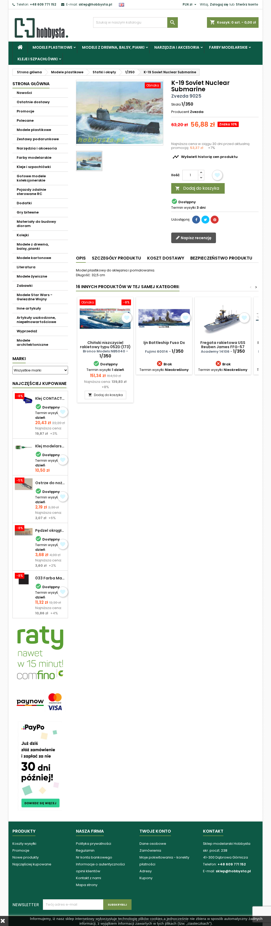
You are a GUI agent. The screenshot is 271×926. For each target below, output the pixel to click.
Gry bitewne (28, 212)
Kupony (145, 877)
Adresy (145, 871)
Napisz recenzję (195, 237)
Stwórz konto (247, 4)
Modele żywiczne (32, 276)
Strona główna (30, 84)
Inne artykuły (29, 308)
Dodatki (24, 203)
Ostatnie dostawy (33, 102)
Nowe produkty (25, 857)
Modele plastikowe (52, 47)
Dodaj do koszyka (197, 188)
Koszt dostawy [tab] (165, 258)
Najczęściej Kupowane (39, 383)
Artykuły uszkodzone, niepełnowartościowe (36, 319)
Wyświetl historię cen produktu (205, 157)
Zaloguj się (219, 4)
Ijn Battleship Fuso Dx (164, 342)
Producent (180, 112)
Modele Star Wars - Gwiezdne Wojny (34, 297)
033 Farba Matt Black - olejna (50, 578)
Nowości (24, 92)
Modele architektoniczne (32, 342)
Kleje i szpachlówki (37, 59)
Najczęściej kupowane (31, 864)
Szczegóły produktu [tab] (116, 258)
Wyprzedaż (27, 331)
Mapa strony (86, 884)
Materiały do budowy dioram (36, 223)
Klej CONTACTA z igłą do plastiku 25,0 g (50, 398)
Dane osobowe (152, 843)
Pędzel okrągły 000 (50, 530)
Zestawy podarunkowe (38, 139)
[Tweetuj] (205, 220)
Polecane (25, 120)
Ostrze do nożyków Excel (50, 483)
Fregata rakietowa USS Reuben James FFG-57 (222, 344)
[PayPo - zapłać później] (40, 765)
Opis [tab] (81, 258)
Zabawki (25, 285)
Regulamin (85, 850)
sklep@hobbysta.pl (95, 4)
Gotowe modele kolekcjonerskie (31, 178)
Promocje (25, 111)
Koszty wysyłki (24, 843)
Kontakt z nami (88, 877)
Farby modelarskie (228, 47)
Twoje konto (155, 831)
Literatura (26, 267)
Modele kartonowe (34, 257)
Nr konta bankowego (94, 857)
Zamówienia (150, 850)
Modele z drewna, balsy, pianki (113, 47)
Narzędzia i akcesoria (176, 47)
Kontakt (213, 831)
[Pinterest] (215, 220)
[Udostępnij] (196, 220)
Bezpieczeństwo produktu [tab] (221, 258)
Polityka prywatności (93, 843)
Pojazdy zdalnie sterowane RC (31, 191)
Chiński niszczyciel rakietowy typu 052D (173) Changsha (105, 347)
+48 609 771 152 (43, 4)
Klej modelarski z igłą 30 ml (50, 446)
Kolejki (23, 235)
